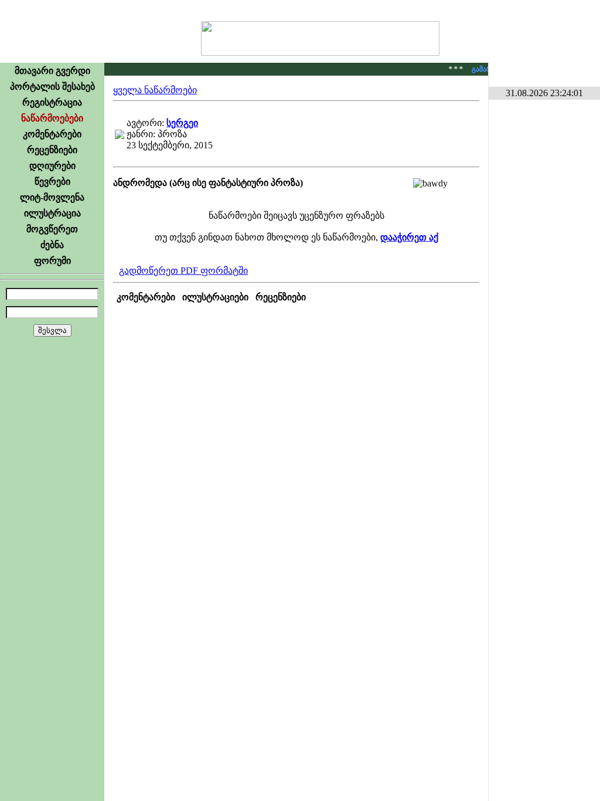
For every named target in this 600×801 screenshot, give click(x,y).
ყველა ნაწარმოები (155, 90)
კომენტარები (52, 134)
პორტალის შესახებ (52, 86)
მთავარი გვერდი (52, 71)
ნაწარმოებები (52, 118)
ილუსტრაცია (52, 213)
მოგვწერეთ (52, 229)
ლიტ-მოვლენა (52, 197)
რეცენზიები (52, 150)
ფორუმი (52, 261)
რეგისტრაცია (52, 102)
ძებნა (52, 245)
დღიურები (52, 166)
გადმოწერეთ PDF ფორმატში (183, 271)
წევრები (52, 181)
